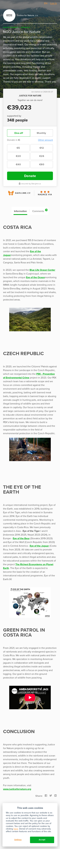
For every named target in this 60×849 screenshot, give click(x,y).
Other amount (45, 140)
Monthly (41, 133)
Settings (18, 839)
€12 (42, 147)
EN (45, 3)
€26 (41, 156)
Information (20, 211)
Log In (53, 3)
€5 (18, 147)
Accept (42, 839)
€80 (41, 164)
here (16, 828)
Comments (40, 211)
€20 (18, 156)
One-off (18, 133)
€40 (18, 164)
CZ (41, 3)
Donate (30, 176)
